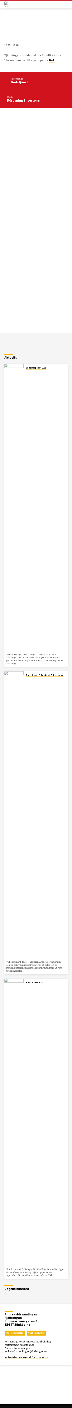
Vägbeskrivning (36, 1333)
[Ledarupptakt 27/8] (14, 507)
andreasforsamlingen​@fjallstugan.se (26, 1357)
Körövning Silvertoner (24, 100)
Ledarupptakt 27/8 (36, 367)
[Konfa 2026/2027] (14, 1122)
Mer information (14, 1333)
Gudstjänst (19, 82)
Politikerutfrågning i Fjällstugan (45, 675)
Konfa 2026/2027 (34, 982)
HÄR (52, 60)
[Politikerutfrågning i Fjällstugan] (14, 815)
